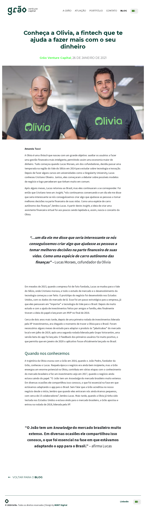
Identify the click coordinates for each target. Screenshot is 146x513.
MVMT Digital (60, 505)
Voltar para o (27, 477)
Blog (123, 10)
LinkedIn (124, 501)
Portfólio (96, 10)
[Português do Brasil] (133, 10)
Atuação (80, 10)
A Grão (67, 10)
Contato (111, 10)
